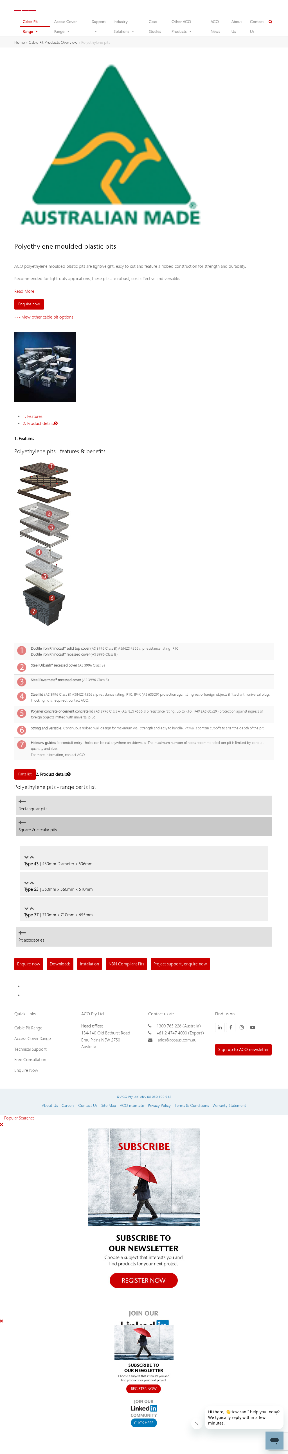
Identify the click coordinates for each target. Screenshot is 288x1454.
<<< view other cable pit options (43, 317)
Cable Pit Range (30, 23)
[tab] (144, 805)
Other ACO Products (181, 23)
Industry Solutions (121, 23)
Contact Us (257, 23)
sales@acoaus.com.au (177, 1040)
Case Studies (155, 23)
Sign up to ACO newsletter (243, 1049)
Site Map (108, 1105)
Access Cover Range (65, 23)
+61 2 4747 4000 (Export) (180, 1033)
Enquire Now (26, 1070)
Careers (68, 1105)
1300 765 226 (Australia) (179, 1026)
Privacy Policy (159, 1105)
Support (99, 21)
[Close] (1, 1125)
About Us (236, 23)
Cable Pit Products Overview (53, 42)
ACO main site (132, 1105)
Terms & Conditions (192, 1105)
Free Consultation (30, 1060)
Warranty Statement (229, 1105)
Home (19, 42)
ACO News (215, 23)
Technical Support (30, 1049)
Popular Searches (17, 1118)
